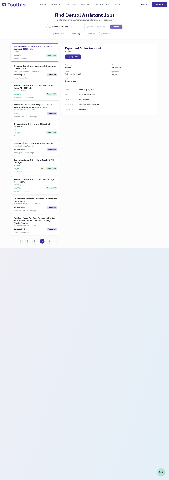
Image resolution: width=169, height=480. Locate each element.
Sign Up (159, 5)
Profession (59, 34)
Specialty (76, 34)
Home (43, 4)
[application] (161, 472)
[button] (35, 52)
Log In (144, 5)
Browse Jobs (56, 4)
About (117, 4)
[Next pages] (56, 241)
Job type (91, 34)
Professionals (102, 4)
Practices (85, 4)
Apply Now (73, 57)
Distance (107, 34)
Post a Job (71, 4)
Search (116, 27)
